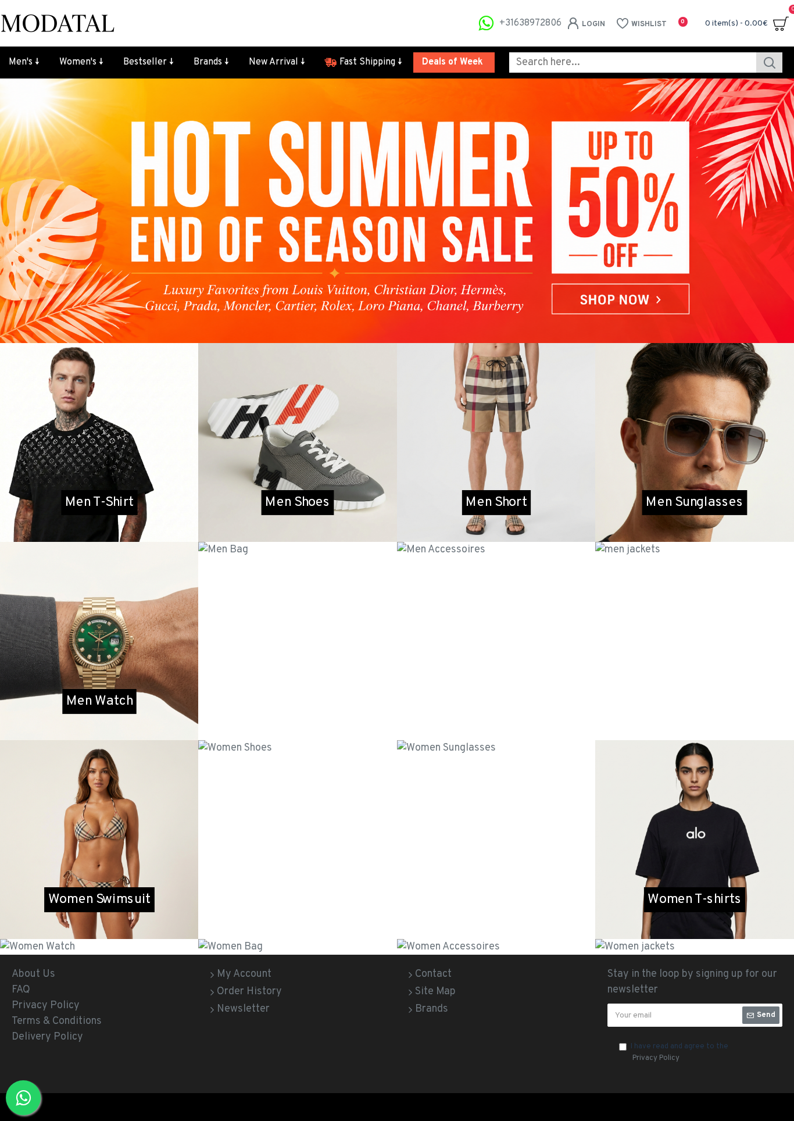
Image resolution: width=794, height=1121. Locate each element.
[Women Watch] (99, 947)
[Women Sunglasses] (496, 748)
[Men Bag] (297, 550)
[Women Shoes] (297, 748)
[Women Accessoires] (496, 947)
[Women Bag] (297, 947)
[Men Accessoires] (496, 550)
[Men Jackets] (694, 550)
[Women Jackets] (694, 947)
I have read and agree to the (679, 1052)
